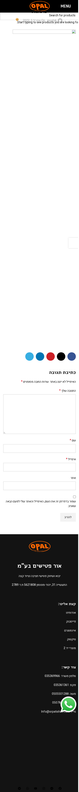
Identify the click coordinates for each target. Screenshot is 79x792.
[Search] (5, 6)
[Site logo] (39, 6)
